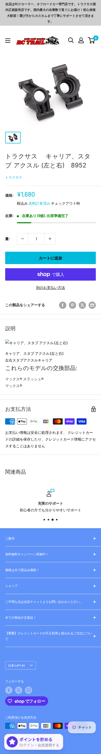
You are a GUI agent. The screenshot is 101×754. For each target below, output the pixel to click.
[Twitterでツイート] (82, 305)
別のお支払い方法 (50, 287)
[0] (91, 40)
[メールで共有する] (92, 305)
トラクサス (13, 177)
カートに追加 (50, 258)
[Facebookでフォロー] (8, 690)
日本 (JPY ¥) (16, 665)
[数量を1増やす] (50, 238)
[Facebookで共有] (62, 305)
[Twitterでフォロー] (18, 690)
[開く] (71, 40)
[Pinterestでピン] (72, 305)
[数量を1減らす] (22, 238)
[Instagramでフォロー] (28, 690)
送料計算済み (39, 203)
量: (7, 238)
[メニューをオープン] (7, 41)
